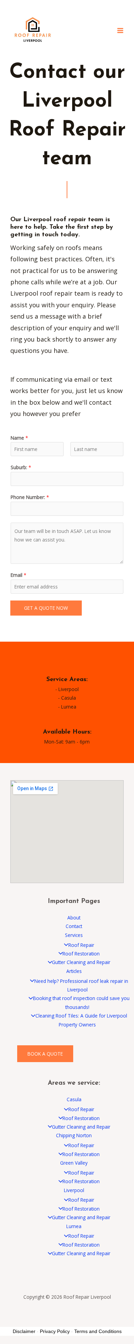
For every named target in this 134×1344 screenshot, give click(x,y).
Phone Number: (30, 497)
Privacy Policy (55, 1331)
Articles (74, 971)
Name (19, 438)
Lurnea (73, 1226)
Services (74, 935)
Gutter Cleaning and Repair (81, 962)
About (73, 917)
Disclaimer (24, 1331)
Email (18, 575)
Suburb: (21, 467)
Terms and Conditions (98, 1331)
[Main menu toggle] (120, 30)
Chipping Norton (74, 1135)
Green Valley (74, 1162)
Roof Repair (81, 945)
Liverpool (74, 1190)
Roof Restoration (81, 953)
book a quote (45, 1053)
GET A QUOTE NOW (46, 608)
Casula (74, 1099)
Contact (74, 926)
